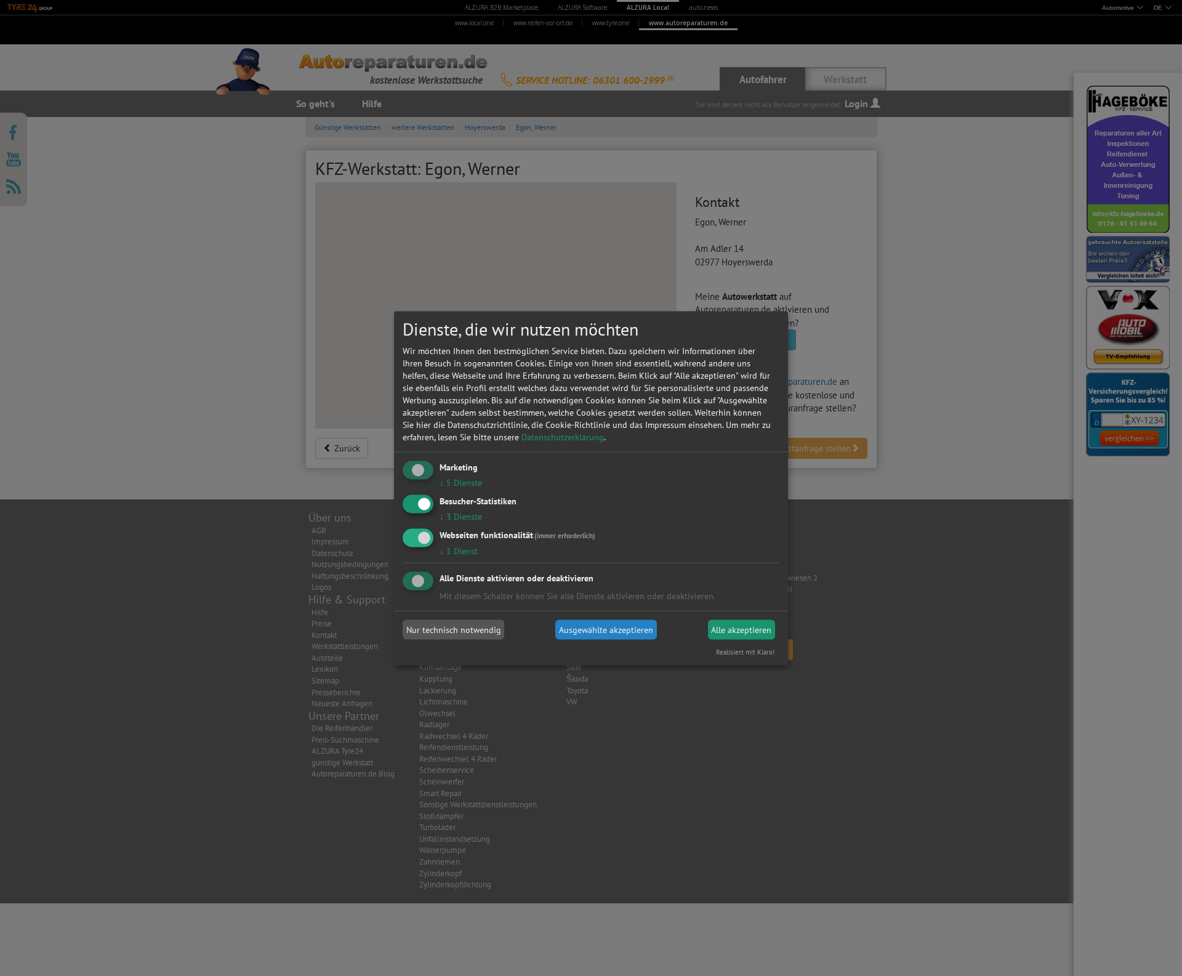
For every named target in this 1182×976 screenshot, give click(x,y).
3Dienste (461, 516)
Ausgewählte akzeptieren (606, 629)
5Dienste (461, 482)
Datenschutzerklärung (562, 437)
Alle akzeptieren (741, 629)
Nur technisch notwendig (453, 629)
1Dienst (459, 550)
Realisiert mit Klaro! (745, 651)
